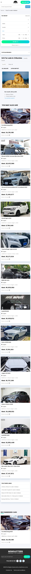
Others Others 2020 (7, 404)
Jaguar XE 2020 (6, 373)
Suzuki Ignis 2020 (6, 218)
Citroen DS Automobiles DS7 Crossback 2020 (14, 187)
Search (28, 6)
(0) (15, 42)
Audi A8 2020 (5, 311)
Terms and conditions (19, 570)
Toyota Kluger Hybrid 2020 (9, 249)
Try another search (10, 98)
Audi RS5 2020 (5, 435)
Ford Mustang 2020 (7, 125)
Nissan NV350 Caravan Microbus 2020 (12, 156)
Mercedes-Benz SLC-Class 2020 (11, 466)
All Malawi (5, 68)
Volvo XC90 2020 (6, 342)
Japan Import (15, 68)
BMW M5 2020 (5, 280)
